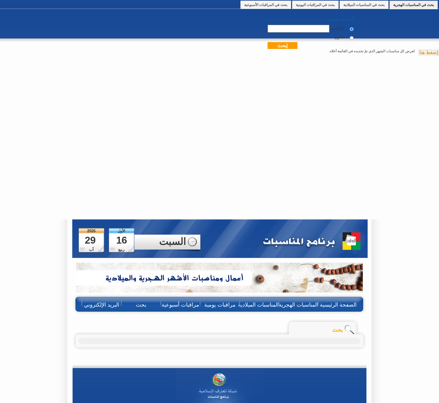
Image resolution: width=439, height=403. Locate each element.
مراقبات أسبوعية (180, 305)
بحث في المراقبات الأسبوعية (265, 5)
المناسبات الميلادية (259, 305)
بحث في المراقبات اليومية (315, 5)
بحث (141, 305)
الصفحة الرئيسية (338, 305)
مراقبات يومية (220, 305)
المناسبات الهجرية (298, 305)
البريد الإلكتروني (101, 305)
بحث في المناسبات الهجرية (413, 5)
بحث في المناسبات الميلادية (364, 5)
